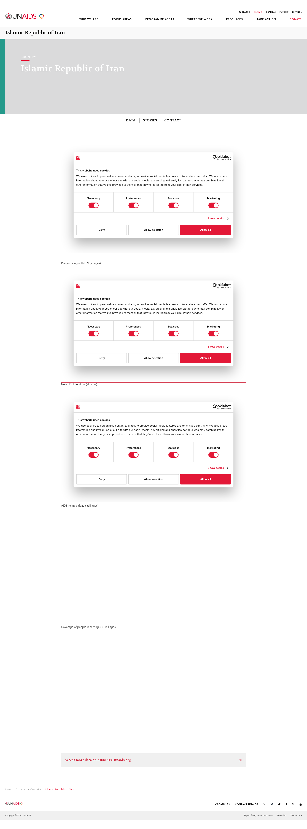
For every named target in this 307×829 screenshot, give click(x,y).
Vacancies (222, 804)
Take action (266, 19)
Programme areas (159, 19)
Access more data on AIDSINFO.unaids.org (98, 760)
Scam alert (281, 816)
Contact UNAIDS (246, 804)
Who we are (88, 19)
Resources (234, 19)
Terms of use (296, 816)
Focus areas (122, 19)
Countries (21, 790)
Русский (284, 12)
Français (271, 12)
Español (297, 12)
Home (8, 790)
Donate (296, 19)
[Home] (25, 16)
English (258, 12)
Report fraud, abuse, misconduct (258, 816)
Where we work (199, 19)
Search (246, 12)
